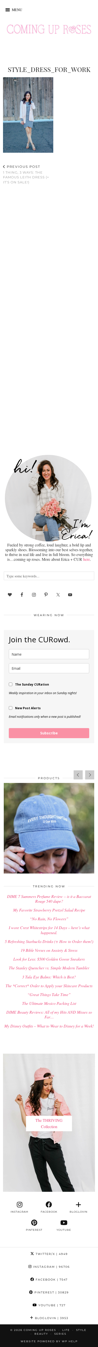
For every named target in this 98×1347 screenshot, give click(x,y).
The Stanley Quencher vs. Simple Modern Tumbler (49, 967)
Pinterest (51, 1292)
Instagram (51, 1267)
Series (60, 1333)
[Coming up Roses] (49, 30)
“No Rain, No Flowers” (49, 918)
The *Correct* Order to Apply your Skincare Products (49, 985)
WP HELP (70, 1341)
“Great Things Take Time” (49, 994)
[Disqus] (49, 254)
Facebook (51, 1279)
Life (66, 1330)
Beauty (41, 1333)
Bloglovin (51, 1318)
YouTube (51, 1305)
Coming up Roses (40, 1330)
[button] (17, 10)
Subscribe (49, 733)
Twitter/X (51, 1254)
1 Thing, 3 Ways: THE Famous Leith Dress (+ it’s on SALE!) (26, 174)
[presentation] (78, 774)
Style (81, 1330)
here (86, 559)
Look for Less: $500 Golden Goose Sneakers (49, 959)
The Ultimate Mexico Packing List (49, 1003)
